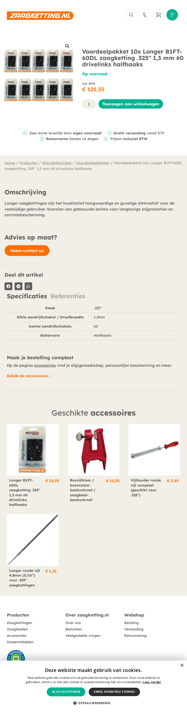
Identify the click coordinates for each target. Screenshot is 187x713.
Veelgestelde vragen (83, 635)
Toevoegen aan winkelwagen (130, 103)
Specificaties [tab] (27, 296)
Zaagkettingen (19, 623)
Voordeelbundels (57, 163)
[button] (67, 46)
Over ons (73, 623)
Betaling (131, 623)
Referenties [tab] (67, 296)
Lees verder (152, 682)
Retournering (135, 635)
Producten (28, 163)
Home (10, 163)
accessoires (45, 365)
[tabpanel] (93, 325)
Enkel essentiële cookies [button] (114, 692)
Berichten (73, 629)
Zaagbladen (17, 629)
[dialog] (93, 687)
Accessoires (16, 635)
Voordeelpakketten (92, 163)
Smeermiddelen (20, 642)
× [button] (182, 665)
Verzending (133, 629)
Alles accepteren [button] (66, 692)
